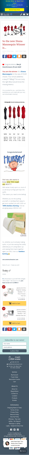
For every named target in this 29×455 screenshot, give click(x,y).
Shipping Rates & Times (14, 408)
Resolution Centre (14, 379)
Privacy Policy (14, 412)
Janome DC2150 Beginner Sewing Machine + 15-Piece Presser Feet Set (21, 291)
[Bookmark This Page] (19, 56)
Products (14, 398)
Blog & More (14, 391)
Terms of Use (14, 410)
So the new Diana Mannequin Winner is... (19, 17)
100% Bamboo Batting (10, 206)
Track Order (14, 377)
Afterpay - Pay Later (14, 419)
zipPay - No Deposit (15, 421)
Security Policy (14, 417)
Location (14, 396)
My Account (14, 375)
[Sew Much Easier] (14, 358)
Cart (14, 381)
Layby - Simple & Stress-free (14, 426)
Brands (14, 400)
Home (1, 17)
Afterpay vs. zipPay (14, 423)
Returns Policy (14, 414)
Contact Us (14, 393)
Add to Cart (16, 303)
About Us (14, 389)
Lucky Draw (6, 17)
